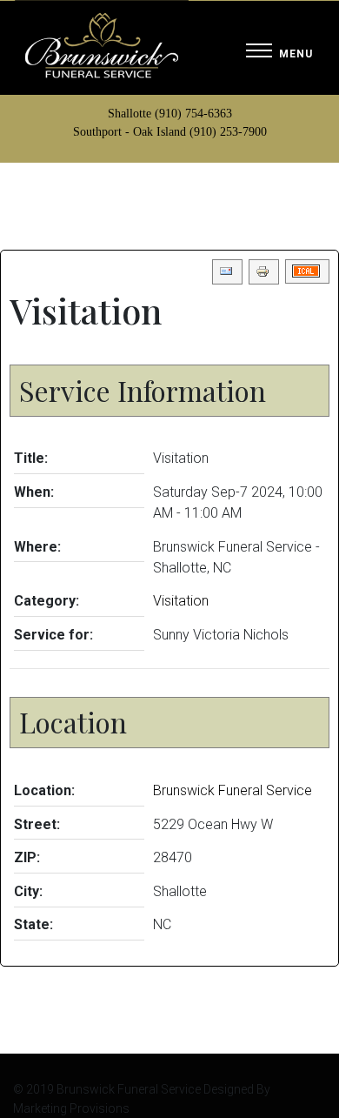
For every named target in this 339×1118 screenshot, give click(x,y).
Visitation (181, 600)
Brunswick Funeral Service (232, 790)
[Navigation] (279, 51)
